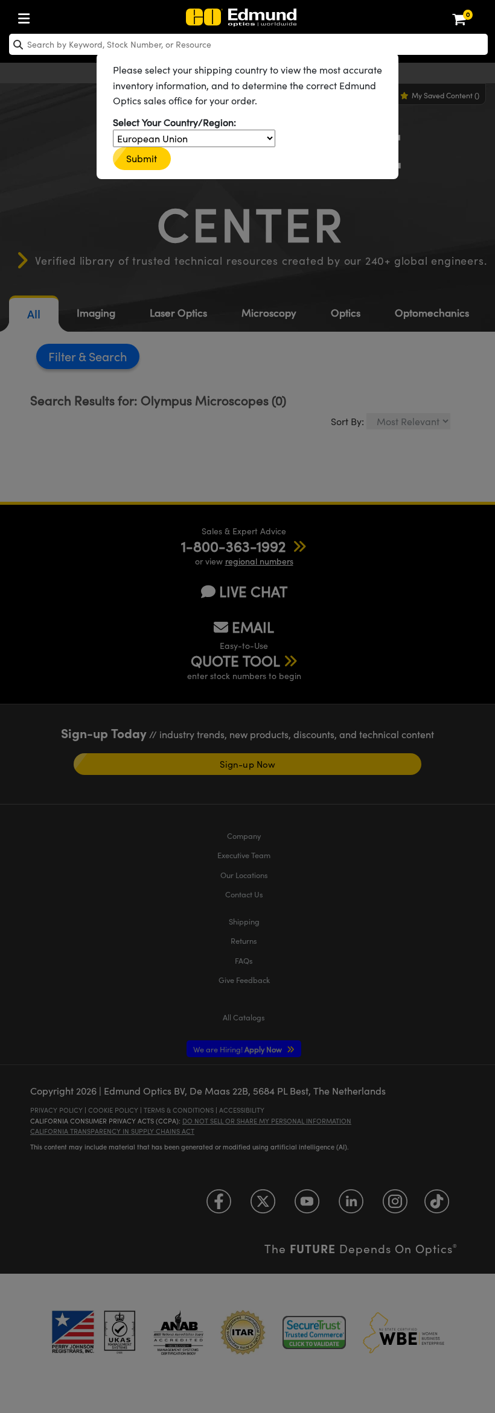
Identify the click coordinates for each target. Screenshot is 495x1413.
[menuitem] (27, 16)
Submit (142, 158)
